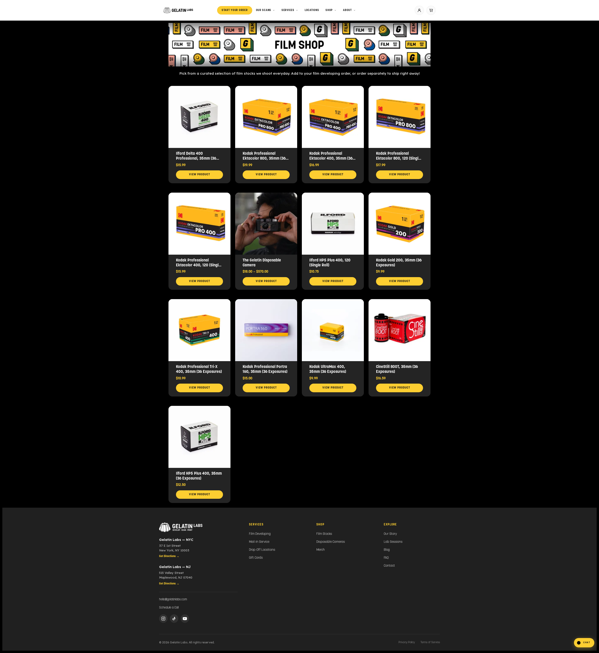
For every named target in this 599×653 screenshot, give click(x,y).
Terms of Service (430, 642)
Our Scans (263, 10)
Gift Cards (256, 558)
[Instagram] (163, 618)
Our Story (390, 534)
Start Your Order (235, 10)
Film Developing (260, 534)
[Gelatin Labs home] (178, 10)
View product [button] (199, 174)
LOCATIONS (312, 10)
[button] (584, 642)
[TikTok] (174, 618)
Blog (387, 550)
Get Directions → (169, 556)
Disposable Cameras (330, 542)
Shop (329, 10)
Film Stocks (324, 534)
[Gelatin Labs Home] (198, 527)
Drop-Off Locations (262, 550)
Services (287, 10)
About (347, 10)
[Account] (419, 10)
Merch (320, 550)
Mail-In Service (259, 542)
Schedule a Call (169, 607)
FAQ (386, 558)
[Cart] (431, 10)
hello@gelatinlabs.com (173, 599)
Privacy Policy (406, 642)
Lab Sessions (393, 542)
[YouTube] (185, 618)
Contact (389, 566)
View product (266, 281)
